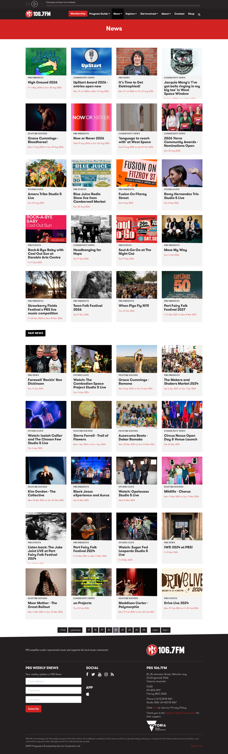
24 (136, 630)
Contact (179, 13)
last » (166, 630)
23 (129, 630)
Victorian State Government (180, 713)
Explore (130, 13)
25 (144, 630)
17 (89, 630)
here (155, 707)
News (117, 13)
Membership (78, 13)
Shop (191, 13)
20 (109, 630)
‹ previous (75, 630)
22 (122, 630)
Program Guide (98, 13)
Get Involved (148, 13)
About (165, 13)
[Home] (39, 13)
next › (155, 630)
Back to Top (196, 745)
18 (95, 630)
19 (102, 630)
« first (62, 630)
